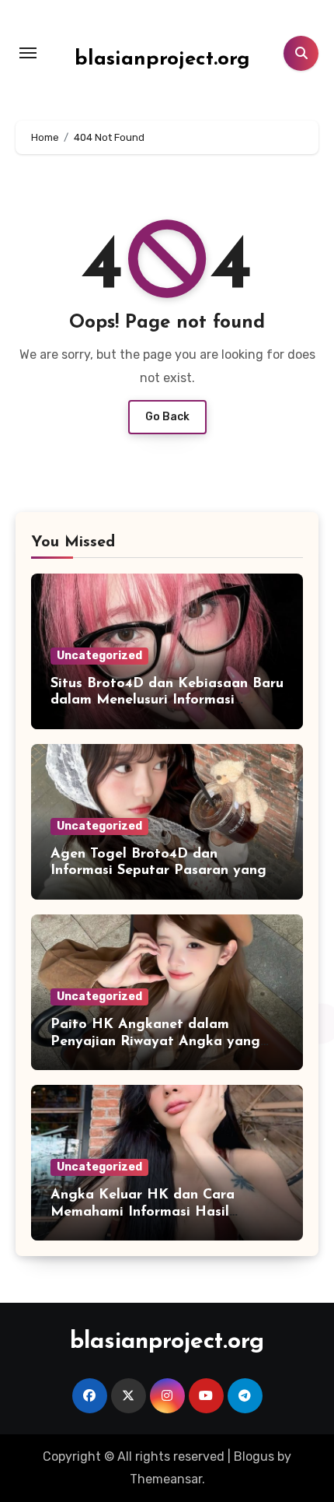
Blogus (254, 1456)
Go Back (167, 416)
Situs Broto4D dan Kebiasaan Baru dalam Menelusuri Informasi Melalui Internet (167, 701)
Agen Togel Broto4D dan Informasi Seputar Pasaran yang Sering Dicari (158, 871)
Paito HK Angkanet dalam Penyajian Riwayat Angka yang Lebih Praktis (155, 1041)
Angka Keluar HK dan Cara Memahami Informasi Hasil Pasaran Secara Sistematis (142, 1212)
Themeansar (166, 1479)
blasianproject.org (162, 59)
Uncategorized (99, 655)
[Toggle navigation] (28, 53)
